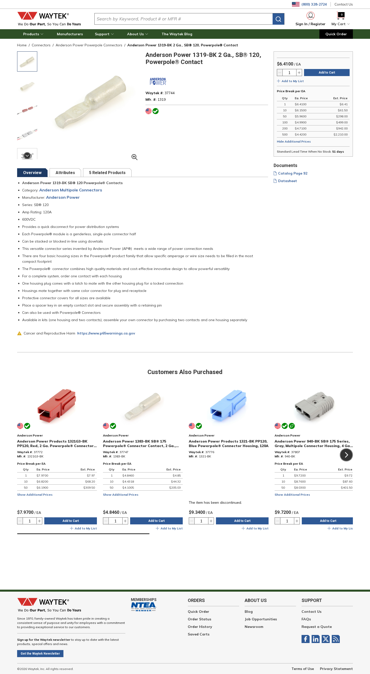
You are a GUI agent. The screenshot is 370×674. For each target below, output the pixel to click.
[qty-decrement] (280, 72)
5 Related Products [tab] (107, 172)
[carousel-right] (346, 454)
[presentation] (32, 172)
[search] (278, 19)
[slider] (83, 533)
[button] (34, 34)
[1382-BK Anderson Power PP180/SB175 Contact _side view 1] (27, 86)
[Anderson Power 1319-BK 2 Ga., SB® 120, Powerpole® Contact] (27, 110)
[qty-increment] (299, 72)
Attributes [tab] (65, 172)
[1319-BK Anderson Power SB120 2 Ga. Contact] (27, 61)
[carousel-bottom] (27, 155)
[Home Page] (51, 19)
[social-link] (307, 639)
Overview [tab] (32, 172)
